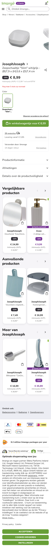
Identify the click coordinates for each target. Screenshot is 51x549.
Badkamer (22, 412)
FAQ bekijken (41, 148)
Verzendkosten (40, 137)
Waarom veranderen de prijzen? (36, 116)
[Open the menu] (3, 9)
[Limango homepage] (8, 3)
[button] (18, 81)
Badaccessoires (9, 412)
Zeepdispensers (37, 412)
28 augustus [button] (10, 133)
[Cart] (22, 222)
